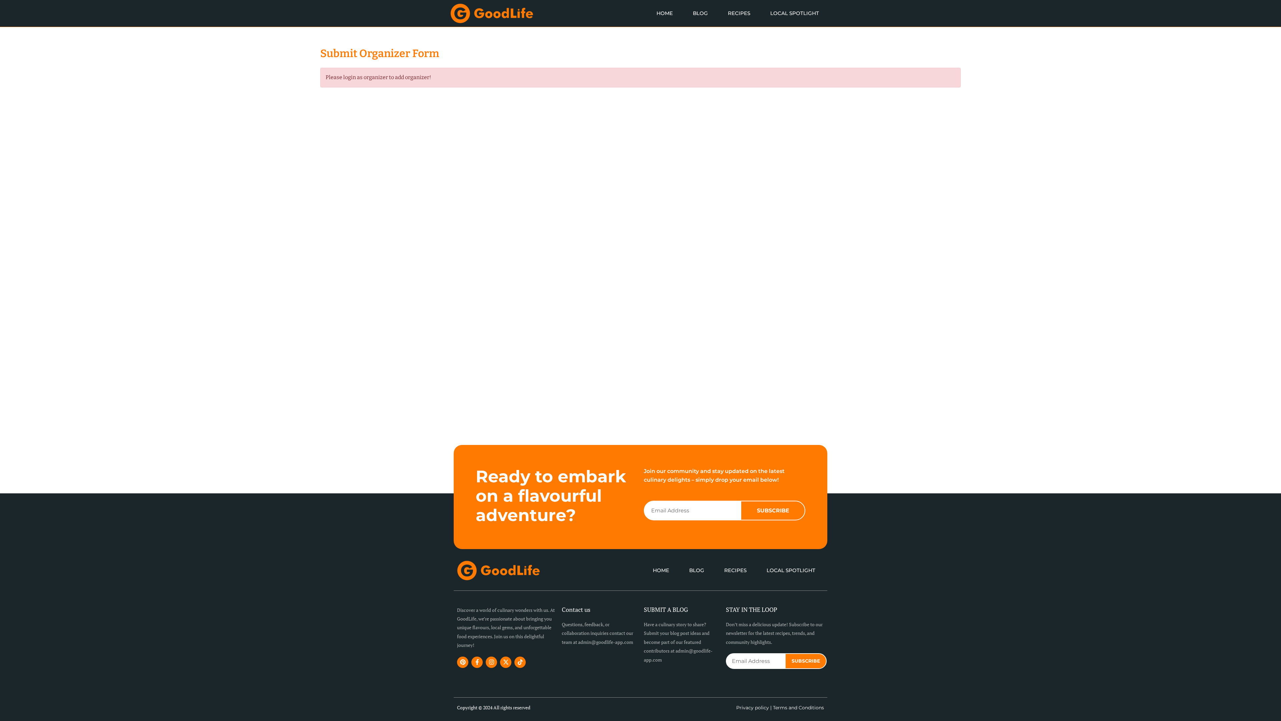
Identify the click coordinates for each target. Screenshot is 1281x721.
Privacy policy (752, 708)
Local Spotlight (794, 13)
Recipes (739, 13)
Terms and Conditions (798, 708)
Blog (700, 13)
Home (665, 13)
